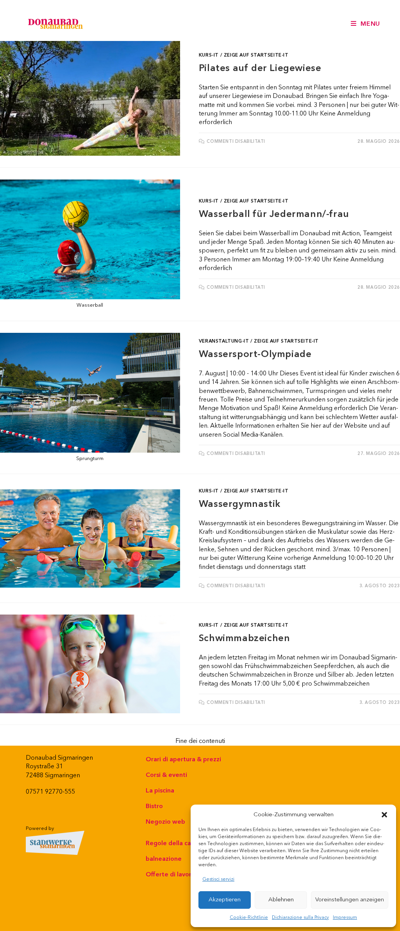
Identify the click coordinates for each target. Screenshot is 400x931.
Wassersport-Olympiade (255, 354)
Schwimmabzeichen (244, 638)
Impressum (345, 917)
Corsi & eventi (166, 774)
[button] (384, 815)
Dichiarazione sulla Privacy (300, 917)
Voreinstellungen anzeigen (349, 899)
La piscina (160, 790)
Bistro (154, 806)
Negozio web (165, 821)
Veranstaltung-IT (224, 341)
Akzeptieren (225, 899)
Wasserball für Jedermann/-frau (274, 214)
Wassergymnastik (239, 504)
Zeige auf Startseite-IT (256, 55)
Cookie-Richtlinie (249, 917)
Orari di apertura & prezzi (183, 759)
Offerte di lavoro (170, 874)
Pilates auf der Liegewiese (260, 68)
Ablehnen (281, 899)
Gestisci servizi (218, 879)
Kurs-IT (209, 55)
